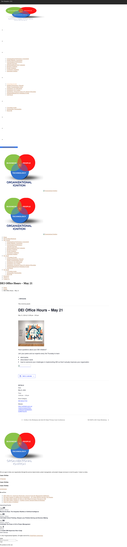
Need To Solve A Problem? (10, 502)
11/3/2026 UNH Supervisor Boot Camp (11, 530)
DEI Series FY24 (22, 401)
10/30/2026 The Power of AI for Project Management (15, 524)
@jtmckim (3, 479)
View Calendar (4, 532)
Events (5, 289)
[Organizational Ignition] (21, 190)
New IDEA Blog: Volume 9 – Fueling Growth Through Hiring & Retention (24, 500)
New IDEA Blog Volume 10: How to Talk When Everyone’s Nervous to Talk (24, 499)
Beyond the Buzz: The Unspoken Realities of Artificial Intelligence (19, 511)
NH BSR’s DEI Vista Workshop (97, 420)
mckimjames (3, 489)
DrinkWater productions (36, 535)
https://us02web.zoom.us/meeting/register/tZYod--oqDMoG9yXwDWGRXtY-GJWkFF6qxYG (25, 408)
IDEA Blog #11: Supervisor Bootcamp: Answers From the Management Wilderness (26, 495)
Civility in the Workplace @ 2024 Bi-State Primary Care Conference (44, 420)
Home (5, 287)
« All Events (22, 299)
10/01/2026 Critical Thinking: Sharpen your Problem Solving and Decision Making (24, 518)
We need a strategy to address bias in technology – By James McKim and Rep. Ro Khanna (28, 497)
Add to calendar (27, 376)
